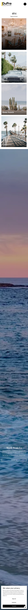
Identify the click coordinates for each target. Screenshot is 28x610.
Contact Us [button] (14, 460)
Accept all (14, 606)
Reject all (14, 598)
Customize (14, 602)
